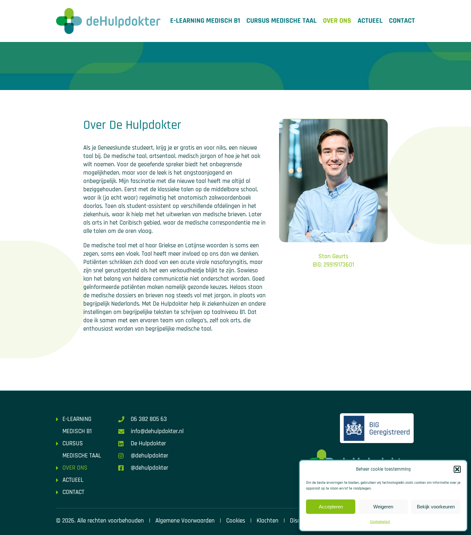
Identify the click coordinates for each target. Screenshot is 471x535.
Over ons (337, 20)
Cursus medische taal (281, 20)
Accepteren (331, 506)
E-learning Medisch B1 (205, 20)
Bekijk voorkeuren (436, 506)
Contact (402, 20)
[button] (457, 469)
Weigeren (383, 506)
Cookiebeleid (380, 521)
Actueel (370, 20)
